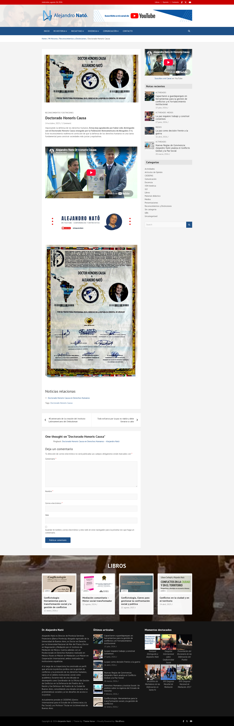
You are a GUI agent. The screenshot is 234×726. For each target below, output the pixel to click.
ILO (146, 189)
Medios (170, 112)
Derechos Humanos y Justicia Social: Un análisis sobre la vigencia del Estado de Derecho (122, 688)
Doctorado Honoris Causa (61, 403)
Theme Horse (89, 721)
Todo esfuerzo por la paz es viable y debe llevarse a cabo (115, 420)
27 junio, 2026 (161, 122)
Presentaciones (151, 202)
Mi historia (59, 31)
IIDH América (150, 185)
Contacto (175, 2)
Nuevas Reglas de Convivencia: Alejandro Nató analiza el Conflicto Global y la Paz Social (173, 148)
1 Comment (66, 123)
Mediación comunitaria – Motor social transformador (97, 599)
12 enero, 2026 (50, 610)
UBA (146, 213)
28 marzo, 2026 (162, 154)
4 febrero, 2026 (110, 694)
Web (47, 515)
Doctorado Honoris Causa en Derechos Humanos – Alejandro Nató (90, 441)
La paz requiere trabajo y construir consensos (172, 117)
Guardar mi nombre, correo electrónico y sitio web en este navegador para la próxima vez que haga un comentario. (89, 531)
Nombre (49, 491)
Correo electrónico (53, 503)
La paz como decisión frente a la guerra (172, 132)
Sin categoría (150, 209)
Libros (157, 2)
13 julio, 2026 (161, 107)
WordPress (119, 721)
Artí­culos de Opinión (153, 172)
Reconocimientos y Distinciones (59, 113)
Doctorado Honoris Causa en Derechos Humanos (69, 398)
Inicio (47, 31)
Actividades (161, 92)
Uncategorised (151, 216)
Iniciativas (76, 31)
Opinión (166, 2)
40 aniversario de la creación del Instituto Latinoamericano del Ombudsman (67, 420)
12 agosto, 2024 (89, 604)
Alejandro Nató (64, 721)
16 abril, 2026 (161, 137)
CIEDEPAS (149, 175)
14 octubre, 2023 (52, 123)
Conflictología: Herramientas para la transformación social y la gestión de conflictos (57, 602)
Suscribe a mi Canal (163, 78)
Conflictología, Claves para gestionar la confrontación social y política (135, 601)
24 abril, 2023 (165, 604)
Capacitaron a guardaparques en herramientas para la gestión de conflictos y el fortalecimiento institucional (171, 100)
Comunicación (110, 31)
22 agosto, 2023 (127, 607)
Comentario (50, 459)
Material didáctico (152, 196)
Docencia (92, 31)
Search (189, 225)
